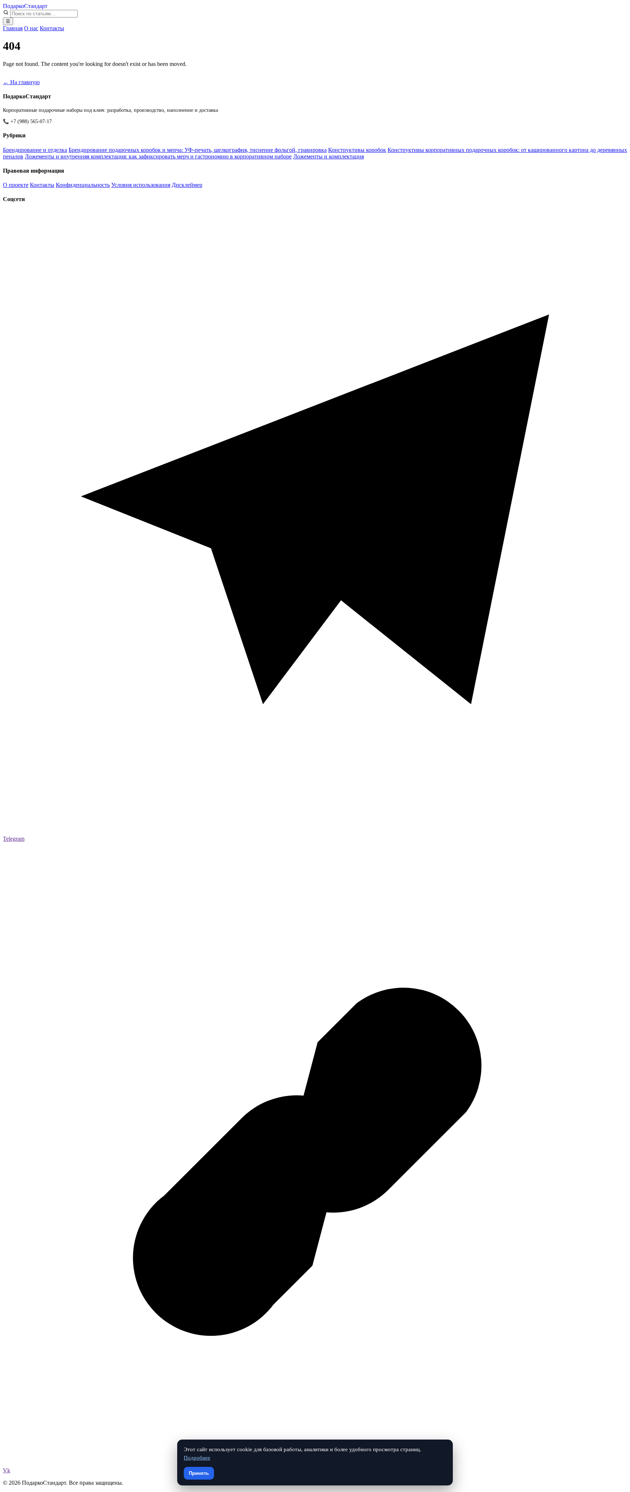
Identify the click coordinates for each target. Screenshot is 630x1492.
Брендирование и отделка (35, 150)
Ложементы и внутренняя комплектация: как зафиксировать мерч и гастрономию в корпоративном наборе (158, 156)
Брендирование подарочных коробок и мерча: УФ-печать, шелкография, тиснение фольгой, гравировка (198, 150)
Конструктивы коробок (357, 150)
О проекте (15, 185)
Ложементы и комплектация (328, 156)
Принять (199, 1473)
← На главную (21, 82)
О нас (31, 28)
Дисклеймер (187, 185)
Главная (13, 28)
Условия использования (140, 185)
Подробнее (197, 1458)
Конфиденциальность (83, 185)
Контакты (52, 28)
